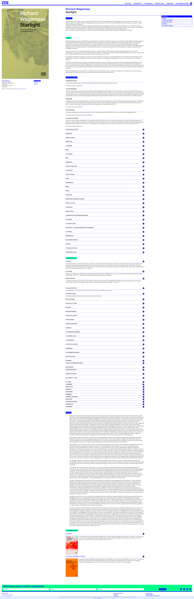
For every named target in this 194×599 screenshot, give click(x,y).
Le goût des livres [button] (71, 80)
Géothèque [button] (69, 348)
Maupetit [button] (68, 360)
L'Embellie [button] (69, 384)
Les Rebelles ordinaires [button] (73, 332)
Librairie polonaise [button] (71, 323)
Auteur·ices (159, 3)
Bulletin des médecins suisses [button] (75, 199)
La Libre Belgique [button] (71, 89)
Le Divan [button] (68, 261)
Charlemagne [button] (70, 319)
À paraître (137, 3)
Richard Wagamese (78, 9)
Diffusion (116, 594)
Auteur (164, 18)
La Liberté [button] (69, 145)
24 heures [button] (69, 195)
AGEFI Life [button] (69, 141)
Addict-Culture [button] (70, 137)
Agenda (170, 3)
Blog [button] (67, 186)
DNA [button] (67, 149)
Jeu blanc (69, 533)
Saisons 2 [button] (68, 389)
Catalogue (148, 3)
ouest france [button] (70, 211)
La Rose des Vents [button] (71, 401)
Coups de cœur (167, 22)
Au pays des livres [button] (71, 288)
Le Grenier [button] (69, 271)
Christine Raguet (21, 88)
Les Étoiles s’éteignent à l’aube (75, 556)
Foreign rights (149, 593)
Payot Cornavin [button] (70, 278)
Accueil (128, 3)
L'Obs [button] (67, 178)
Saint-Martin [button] (69, 367)
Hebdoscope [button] (69, 235)
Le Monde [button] (69, 219)
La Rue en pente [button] (71, 293)
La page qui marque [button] (72, 118)
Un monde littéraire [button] (72, 240)
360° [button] (67, 158)
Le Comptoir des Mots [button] (72, 352)
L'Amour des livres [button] (71, 166)
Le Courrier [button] (69, 170)
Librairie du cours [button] (71, 373)
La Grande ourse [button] (71, 336)
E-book (35, 82)
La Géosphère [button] (70, 340)
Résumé (164, 16)
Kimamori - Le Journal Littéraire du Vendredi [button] (80, 227)
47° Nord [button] (68, 382)
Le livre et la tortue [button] (71, 344)
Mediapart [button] (69, 162)
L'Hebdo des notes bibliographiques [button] (77, 215)
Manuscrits (116, 595)
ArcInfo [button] (68, 244)
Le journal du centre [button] (72, 129)
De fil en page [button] (70, 299)
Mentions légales (149, 594)
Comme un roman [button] (71, 303)
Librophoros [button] (69, 404)
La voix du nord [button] (70, 223)
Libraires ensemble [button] (71, 396)
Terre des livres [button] (70, 356)
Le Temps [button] (69, 231)
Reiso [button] (67, 190)
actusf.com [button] (69, 207)
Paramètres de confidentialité (152, 595)
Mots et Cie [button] (69, 386)
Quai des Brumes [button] (71, 311)
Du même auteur (167, 25)
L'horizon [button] (68, 327)
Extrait (164, 24)
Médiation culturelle (118, 593)
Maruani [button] (68, 307)
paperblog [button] (69, 98)
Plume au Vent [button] (70, 203)
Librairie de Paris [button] (71, 369)
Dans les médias (167, 20)
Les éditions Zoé (182, 3)
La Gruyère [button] (69, 154)
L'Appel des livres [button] (71, 252)
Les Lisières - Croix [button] (71, 377)
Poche (35, 84)
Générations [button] (69, 182)
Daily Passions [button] (70, 110)
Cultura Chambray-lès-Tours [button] (74, 363)
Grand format (37, 80)
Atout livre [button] (69, 399)
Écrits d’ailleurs (6, 80)
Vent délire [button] (69, 391)
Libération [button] (69, 133)
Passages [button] (68, 394)
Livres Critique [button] (70, 174)
